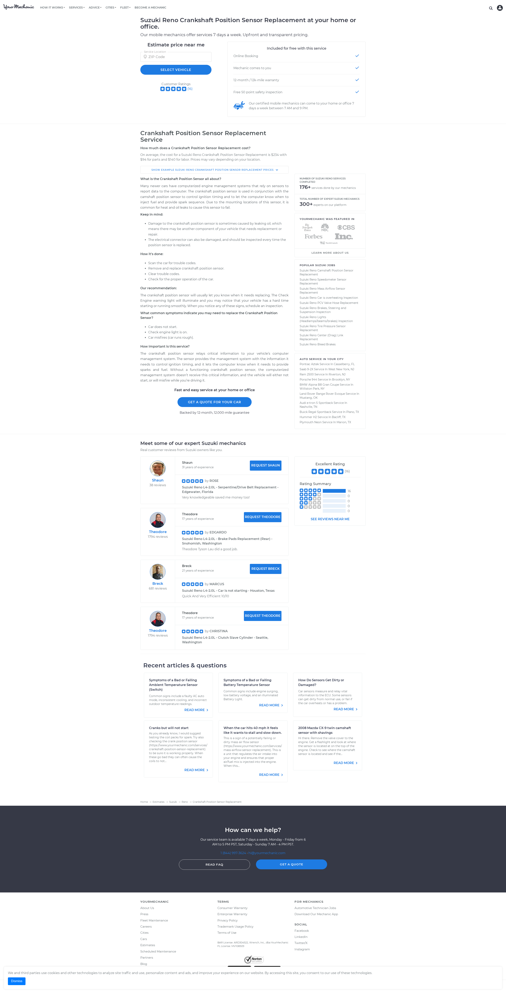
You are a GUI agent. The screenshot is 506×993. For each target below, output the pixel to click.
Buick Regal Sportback (315, 412)
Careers (146, 926)
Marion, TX (344, 422)
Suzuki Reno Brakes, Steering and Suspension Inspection (323, 310)
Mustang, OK (309, 397)
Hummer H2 (308, 417)
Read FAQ (214, 864)
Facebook (302, 931)
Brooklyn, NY (341, 379)
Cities (144, 933)
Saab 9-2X (306, 369)
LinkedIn (301, 937)
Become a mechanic (150, 7)
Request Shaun (265, 465)
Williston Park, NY (312, 388)
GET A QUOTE (291, 864)
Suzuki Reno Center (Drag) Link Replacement (321, 337)
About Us (147, 908)
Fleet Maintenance (154, 920)
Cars (143, 939)
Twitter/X (301, 943)
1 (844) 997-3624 (234, 853)
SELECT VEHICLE (175, 70)
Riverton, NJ (337, 374)
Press (144, 914)
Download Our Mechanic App (316, 914)
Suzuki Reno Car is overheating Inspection (329, 298)
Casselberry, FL (344, 364)
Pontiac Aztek (309, 364)
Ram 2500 (307, 374)
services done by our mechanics (334, 188)
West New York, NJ (341, 369)
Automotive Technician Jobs (315, 908)
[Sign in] (500, 8)
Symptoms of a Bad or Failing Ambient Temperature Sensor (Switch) (173, 685)
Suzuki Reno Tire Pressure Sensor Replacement (323, 328)
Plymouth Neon (311, 422)
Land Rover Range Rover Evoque (322, 394)
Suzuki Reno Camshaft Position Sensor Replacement (326, 272)
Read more (195, 710)
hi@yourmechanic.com (266, 853)
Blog (143, 964)
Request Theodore (262, 517)
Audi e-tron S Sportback (316, 403)
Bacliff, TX (339, 417)
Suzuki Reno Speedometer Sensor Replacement (323, 281)
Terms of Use (226, 933)
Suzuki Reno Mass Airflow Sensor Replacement (322, 290)
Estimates (147, 945)
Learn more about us (330, 252)
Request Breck (265, 569)
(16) (190, 89)
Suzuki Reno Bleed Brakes (318, 344)
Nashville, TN (308, 407)
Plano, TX (352, 412)
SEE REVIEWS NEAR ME (330, 519)
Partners (146, 957)
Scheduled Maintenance (158, 951)
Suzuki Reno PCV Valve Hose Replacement (329, 303)
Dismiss (16, 981)
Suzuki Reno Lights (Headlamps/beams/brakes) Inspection (326, 319)
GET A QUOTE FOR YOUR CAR (214, 402)
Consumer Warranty (232, 908)
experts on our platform (329, 205)
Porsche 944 (308, 379)
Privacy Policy (227, 920)
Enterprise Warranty (232, 914)
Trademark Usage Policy (235, 926)
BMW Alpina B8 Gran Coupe (319, 384)
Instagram (302, 949)
